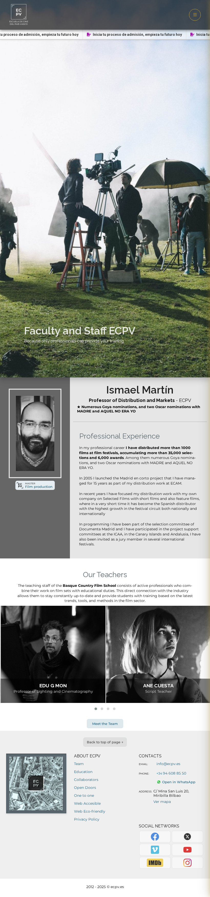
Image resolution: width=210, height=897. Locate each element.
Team (79, 763)
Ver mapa (162, 801)
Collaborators (86, 779)
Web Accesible (87, 803)
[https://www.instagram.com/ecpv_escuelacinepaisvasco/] (187, 863)
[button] (96, 708)
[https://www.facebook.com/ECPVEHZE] (155, 837)
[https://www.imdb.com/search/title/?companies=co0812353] (155, 863)
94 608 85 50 (171, 773)
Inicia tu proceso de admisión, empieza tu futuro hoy (129, 34)
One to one (84, 795)
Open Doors (85, 787)
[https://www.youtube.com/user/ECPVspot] (187, 850)
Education (83, 771)
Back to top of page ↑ (105, 742)
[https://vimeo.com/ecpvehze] (155, 850)
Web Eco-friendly (89, 811)
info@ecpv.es (168, 763)
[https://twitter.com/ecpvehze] (187, 837)
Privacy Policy (86, 819)
